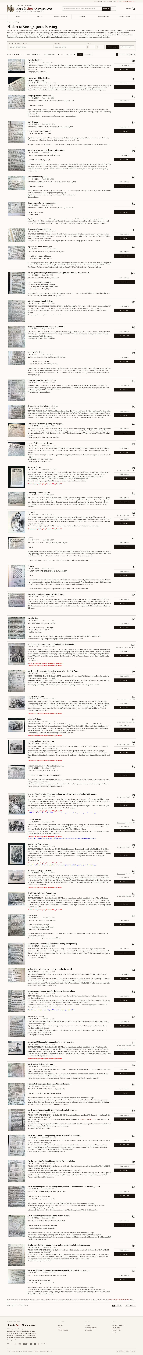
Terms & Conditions (118, 1325)
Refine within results (18, 43)
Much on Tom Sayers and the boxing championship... (49, 1216)
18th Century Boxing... (37, 80)
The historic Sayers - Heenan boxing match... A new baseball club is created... (59, 1245)
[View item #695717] (16, 1276)
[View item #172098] (16, 725)
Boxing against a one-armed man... (42, 203)
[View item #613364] (16, 209)
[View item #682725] (16, 954)
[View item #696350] (16, 1171)
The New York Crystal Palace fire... (42, 893)
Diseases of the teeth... (39, 78)
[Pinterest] (19, 1344)
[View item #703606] (16, 283)
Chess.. (30, 537)
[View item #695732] (16, 1197)
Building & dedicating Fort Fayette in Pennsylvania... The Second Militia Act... (59, 273)
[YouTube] (35, 1344)
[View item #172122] (16, 854)
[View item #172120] (16, 826)
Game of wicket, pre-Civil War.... (41, 443)
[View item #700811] (16, 253)
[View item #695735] (16, 1026)
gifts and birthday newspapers (119, 1299)
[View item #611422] (16, 358)
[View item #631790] (16, 412)
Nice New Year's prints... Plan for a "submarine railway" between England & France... (62, 794)
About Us (39, 16)
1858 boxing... (33, 915)
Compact (88, 54)
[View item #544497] (16, 543)
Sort (29, 54)
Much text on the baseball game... (41, 1064)
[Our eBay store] (25, 1344)
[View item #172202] (16, 1048)
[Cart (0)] (134, 9)
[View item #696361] (16, 1094)
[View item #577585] (16, 84)
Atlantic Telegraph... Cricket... (40, 870)
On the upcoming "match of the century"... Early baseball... (51, 1161)
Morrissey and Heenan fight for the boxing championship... (51, 991)
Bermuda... (32, 512)
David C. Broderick (87, 1119)
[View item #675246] (16, 430)
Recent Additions (103, 16)
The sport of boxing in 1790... (39, 229)
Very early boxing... (35, 352)
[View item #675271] (16, 449)
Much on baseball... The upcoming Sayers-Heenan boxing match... (54, 1135)
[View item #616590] (16, 132)
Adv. (113, 8)
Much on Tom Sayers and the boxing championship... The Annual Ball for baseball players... (64, 1186)
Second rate (121, 470)
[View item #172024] (16, 477)
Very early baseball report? (39, 493)
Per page (64, 54)
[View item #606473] (16, 628)
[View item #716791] (16, 1001)
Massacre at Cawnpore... (38, 844)
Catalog (82, 16)
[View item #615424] (16, 66)
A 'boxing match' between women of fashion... (46, 326)
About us (87, 1325)
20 (127, 54)
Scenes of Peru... (34, 467)
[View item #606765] (16, 925)
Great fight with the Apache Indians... (42, 380)
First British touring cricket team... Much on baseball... (50, 1084)
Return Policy (116, 1327)
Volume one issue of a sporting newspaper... (45, 424)
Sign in (128, 8)
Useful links (88, 1330)
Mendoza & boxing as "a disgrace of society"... (46, 150)
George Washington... (36, 696)
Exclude (57, 43)
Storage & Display (124, 16)
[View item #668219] (16, 390)
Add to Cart (124, 69)
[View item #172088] (16, 654)
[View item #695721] (16, 1226)
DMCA (114, 1332)
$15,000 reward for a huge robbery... (43, 406)
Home (18, 16)
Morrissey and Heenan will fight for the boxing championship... (53, 944)
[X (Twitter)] (15, 1344)
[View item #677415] (16, 311)
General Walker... (35, 819)
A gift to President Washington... (41, 247)
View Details (124, 65)
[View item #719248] (16, 772)
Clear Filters (127, 47)
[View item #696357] (16, 1070)
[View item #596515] (16, 499)
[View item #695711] (16, 681)
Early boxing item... (35, 60)
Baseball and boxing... (37, 1016)
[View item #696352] (16, 1146)
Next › (132, 54)
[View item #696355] (16, 1120)
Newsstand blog (63, 1330)
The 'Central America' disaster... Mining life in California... (51, 644)
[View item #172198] (16, 899)
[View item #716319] (16, 337)
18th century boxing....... (37, 177)
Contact (60, 1325)
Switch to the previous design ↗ (126, 1)
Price (89, 43)
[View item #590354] (16, 235)
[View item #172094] (16, 703)
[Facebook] (31, 1344)
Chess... (31, 566)
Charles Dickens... (35, 719)
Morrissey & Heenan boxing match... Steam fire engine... (51, 1042)
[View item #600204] (16, 183)
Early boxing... (33, 122)
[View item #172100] (16, 747)
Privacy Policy (116, 1330)
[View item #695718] (16, 1255)
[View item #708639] (16, 975)
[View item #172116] (16, 804)
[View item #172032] (16, 522)
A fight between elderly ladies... (40, 301)
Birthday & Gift (61, 16)
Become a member (91, 1327)
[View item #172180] (16, 877)
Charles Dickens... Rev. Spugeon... (41, 741)
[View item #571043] (16, 600)
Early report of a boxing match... (41, 96)
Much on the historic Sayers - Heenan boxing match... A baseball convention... (59, 1270)
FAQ (59, 1327)
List (80, 54)
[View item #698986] (16, 160)
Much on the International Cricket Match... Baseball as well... (52, 1110)
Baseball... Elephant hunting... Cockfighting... (46, 594)
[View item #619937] (16, 102)
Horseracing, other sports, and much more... (46, 766)
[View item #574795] (16, 576)
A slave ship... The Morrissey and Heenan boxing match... (51, 969)
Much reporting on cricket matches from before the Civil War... (53, 671)
